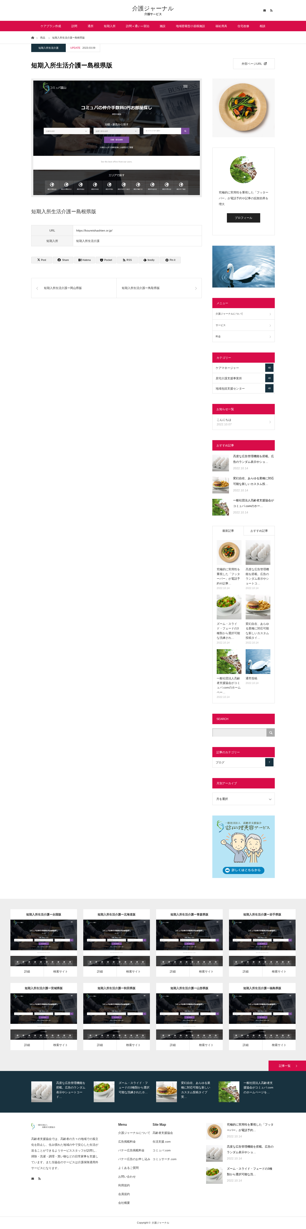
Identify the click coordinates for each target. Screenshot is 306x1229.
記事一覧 (285, 1065)
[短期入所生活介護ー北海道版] (110, 949)
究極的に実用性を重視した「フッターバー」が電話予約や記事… (228, 576)
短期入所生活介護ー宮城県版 (44, 988)
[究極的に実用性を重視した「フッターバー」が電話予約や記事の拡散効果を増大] (229, 552)
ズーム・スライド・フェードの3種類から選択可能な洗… (249, 1171)
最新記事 (228, 530)
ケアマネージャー (243, 368)
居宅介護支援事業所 (243, 378)
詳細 (27, 971)
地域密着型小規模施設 (190, 26)
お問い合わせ (127, 1176)
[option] (61, 1091)
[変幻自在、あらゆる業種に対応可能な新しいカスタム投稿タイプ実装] (220, 485)
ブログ (243, 762)
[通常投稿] (258, 661)
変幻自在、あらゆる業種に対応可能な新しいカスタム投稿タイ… (257, 630)
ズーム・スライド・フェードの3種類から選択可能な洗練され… (228, 630)
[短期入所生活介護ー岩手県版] (256, 949)
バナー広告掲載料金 (131, 1150)
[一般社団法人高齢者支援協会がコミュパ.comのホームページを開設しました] (220, 507)
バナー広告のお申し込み (134, 1159)
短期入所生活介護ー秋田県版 (117, 988)
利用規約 (124, 1185)
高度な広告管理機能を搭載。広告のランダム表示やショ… (253, 458)
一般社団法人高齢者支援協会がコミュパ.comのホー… (253, 503)
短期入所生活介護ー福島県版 (262, 988)
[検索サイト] (49, 949)
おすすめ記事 (259, 530)
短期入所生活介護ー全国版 (43, 914)
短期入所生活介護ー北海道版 (117, 914)
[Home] (32, 37)
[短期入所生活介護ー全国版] (37, 949)
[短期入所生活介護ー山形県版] (183, 1022)
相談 (262, 26)
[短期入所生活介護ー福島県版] (256, 1022)
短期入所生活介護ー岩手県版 (262, 914)
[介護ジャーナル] (43, 1128)
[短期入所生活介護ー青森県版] (183, 949)
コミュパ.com (162, 1150)
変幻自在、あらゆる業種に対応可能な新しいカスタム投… (253, 481)
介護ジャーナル (153, 8)
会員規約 (124, 1194)
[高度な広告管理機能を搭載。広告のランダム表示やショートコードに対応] (220, 463)
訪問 (74, 26)
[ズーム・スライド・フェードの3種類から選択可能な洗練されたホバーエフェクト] (229, 607)
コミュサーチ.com (165, 1159)
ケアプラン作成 (51, 26)
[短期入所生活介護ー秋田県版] (110, 1022)
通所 (90, 26)
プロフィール (243, 217)
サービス (221, 325)
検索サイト (60, 971)
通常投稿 (251, 678)
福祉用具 (221, 26)
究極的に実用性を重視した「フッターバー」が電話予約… (250, 1127)
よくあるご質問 (128, 1167)
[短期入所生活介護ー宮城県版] (37, 1022)
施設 (162, 26)
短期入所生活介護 (48, 47)
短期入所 (110, 26)
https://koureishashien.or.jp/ (94, 230)
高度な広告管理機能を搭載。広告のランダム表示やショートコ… (257, 576)
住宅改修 (243, 26)
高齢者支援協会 (163, 1132)
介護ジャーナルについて (229, 313)
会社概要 (124, 1202)
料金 (218, 336)
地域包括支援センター (243, 388)
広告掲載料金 (127, 1141)
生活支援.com (162, 1141)
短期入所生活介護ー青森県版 (189, 914)
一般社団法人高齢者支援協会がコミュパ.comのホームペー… (229, 685)
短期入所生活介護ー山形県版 (189, 988)
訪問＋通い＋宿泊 (137, 26)
